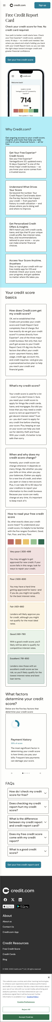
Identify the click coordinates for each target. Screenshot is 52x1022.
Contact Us (8, 926)
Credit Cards (9, 954)
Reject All (26, 1009)
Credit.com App (11, 932)
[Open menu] (4, 5)
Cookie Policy (33, 997)
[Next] (40, 773)
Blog (5, 959)
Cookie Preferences (26, 1002)
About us (7, 921)
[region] (26, 998)
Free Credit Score (11, 948)
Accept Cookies (26, 1017)
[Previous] (12, 773)
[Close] (49, 977)
